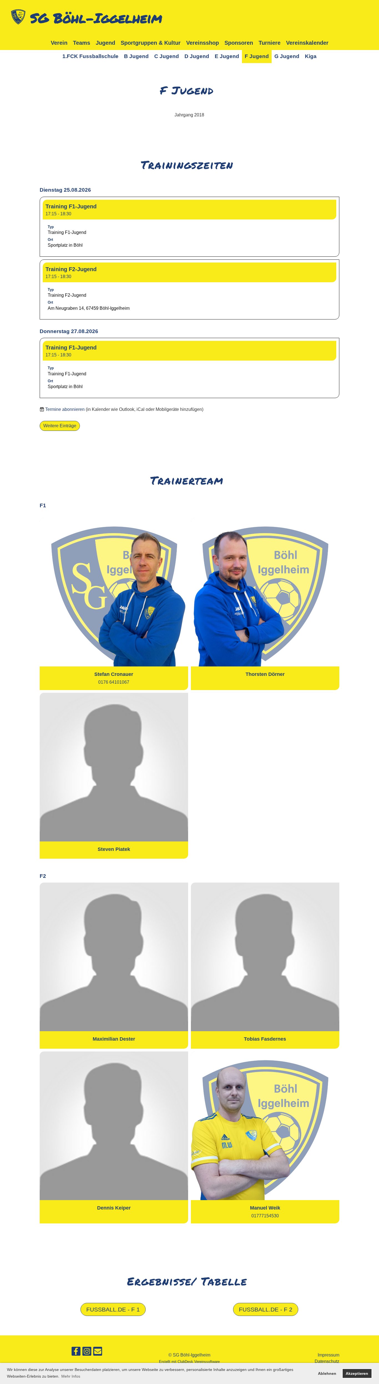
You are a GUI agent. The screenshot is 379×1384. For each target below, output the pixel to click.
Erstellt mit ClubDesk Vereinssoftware (189, 1362)
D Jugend (197, 56)
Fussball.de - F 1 (113, 1309)
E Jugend (227, 56)
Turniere (270, 43)
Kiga (311, 56)
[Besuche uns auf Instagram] (86, 1353)
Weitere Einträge (59, 425)
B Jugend (136, 56)
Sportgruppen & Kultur (151, 43)
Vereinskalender (307, 43)
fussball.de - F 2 (265, 1309)
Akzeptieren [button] (357, 1373)
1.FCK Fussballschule (90, 56)
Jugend (105, 43)
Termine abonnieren (65, 409)
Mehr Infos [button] (70, 1376)
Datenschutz (327, 1361)
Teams (81, 43)
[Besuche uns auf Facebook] (76, 1353)
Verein (59, 43)
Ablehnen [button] (327, 1373)
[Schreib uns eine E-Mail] (97, 1353)
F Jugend (257, 56)
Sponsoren (238, 43)
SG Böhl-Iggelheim (96, 18)
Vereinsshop (202, 43)
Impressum (328, 1355)
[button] (189, 227)
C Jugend (166, 56)
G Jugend (286, 56)
